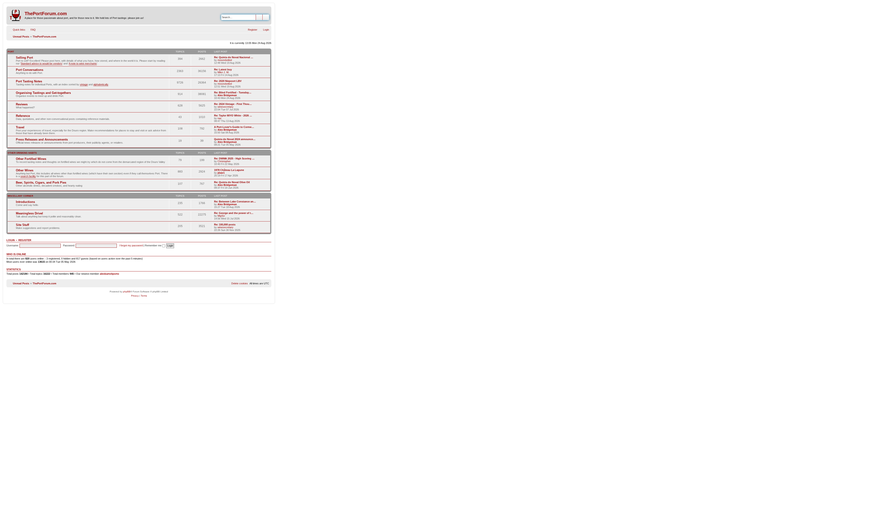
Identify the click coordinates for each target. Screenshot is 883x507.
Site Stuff (22, 225)
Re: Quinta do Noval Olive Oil (232, 182)
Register (24, 240)
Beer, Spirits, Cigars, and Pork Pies (41, 182)
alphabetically (100, 84)
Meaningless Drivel (29, 213)
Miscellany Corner (20, 196)
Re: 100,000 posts (224, 224)
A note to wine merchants (83, 63)
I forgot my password (131, 245)
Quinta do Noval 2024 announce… (234, 139)
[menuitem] (31, 29)
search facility (28, 176)
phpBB (126, 291)
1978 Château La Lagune (229, 170)
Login (10, 240)
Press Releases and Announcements (42, 139)
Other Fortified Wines (31, 159)
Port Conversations (29, 70)
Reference (23, 116)
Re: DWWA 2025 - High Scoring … (234, 158)
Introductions (25, 202)
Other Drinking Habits (22, 153)
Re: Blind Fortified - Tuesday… (232, 92)
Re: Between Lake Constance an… (235, 201)
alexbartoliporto (109, 273)
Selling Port (24, 57)
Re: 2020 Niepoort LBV (227, 81)
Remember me (153, 245)
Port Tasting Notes (29, 81)
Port (11, 51)
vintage (84, 84)
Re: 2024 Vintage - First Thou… (233, 104)
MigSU (221, 215)
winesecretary (225, 106)
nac (220, 118)
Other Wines (24, 170)
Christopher (224, 161)
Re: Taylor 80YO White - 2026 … (233, 115)
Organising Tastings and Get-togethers (43, 93)
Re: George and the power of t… (233, 213)
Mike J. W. (223, 72)
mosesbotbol (225, 60)
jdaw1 (221, 172)
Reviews (22, 104)
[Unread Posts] (16, 14)
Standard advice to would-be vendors (41, 63)
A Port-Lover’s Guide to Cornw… (234, 127)
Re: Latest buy (223, 69)
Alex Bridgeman (227, 95)
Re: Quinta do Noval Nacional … (233, 57)
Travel (20, 127)
